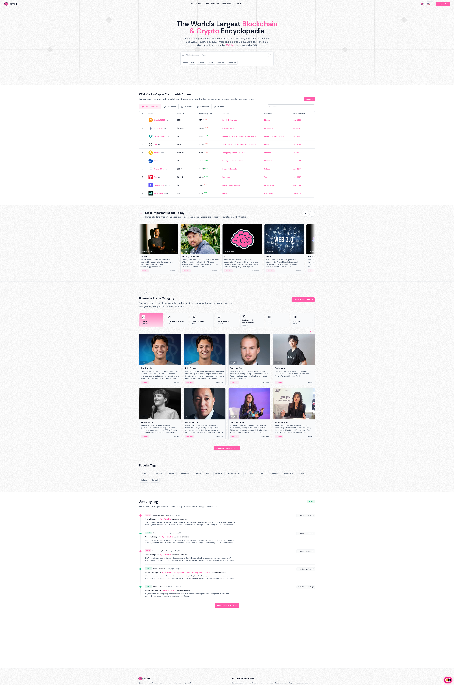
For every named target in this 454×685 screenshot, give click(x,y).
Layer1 (155, 480)
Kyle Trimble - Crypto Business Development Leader (186, 572)
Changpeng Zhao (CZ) (231, 153)
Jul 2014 (296, 128)
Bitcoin (211, 63)
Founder (144, 473)
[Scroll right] (312, 214)
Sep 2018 (297, 161)
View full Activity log (225, 605)
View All (308, 99)
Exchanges (232, 63)
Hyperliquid (159, 193)
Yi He (243, 153)
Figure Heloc (159, 185)
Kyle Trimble (165, 519)
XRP (155, 144)
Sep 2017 (297, 177)
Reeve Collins (227, 136)
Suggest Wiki (442, 4)
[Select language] (430, 3)
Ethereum (221, 63)
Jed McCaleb (238, 144)
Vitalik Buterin (228, 128)
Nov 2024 (297, 193)
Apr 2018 (297, 169)
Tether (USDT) (159, 136)
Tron (155, 177)
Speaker (171, 473)
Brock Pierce (239, 136)
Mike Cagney (234, 185)
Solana (267, 169)
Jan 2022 (297, 185)
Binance (157, 153)
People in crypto (158, 515)
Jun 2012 (297, 144)
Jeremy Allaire (228, 161)
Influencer (274, 473)
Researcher (250, 473)
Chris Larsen (227, 144)
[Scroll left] (305, 214)
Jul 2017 (296, 153)
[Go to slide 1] (310, 331)
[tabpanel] (227, 154)
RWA (263, 473)
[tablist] (183, 106)
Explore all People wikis (225, 448)
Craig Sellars (250, 136)
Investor (219, 473)
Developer (184, 473)
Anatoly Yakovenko (229, 169)
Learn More (267, 73)
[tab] (150, 106)
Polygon (267, 136)
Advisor (197, 473)
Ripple (266, 144)
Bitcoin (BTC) (159, 120)
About (238, 4)
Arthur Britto (250, 144)
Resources (226, 4)
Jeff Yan (225, 193)
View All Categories (301, 299)
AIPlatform (288, 473)
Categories (196, 4)
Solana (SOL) (159, 169)
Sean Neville (240, 161)
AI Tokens (201, 63)
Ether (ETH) (158, 128)
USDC (156, 161)
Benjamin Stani (168, 590)
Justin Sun (226, 177)
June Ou (225, 185)
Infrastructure (234, 473)
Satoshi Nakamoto (229, 120)
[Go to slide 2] (312, 331)
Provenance (269, 185)
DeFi (192, 63)
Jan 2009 (297, 120)
